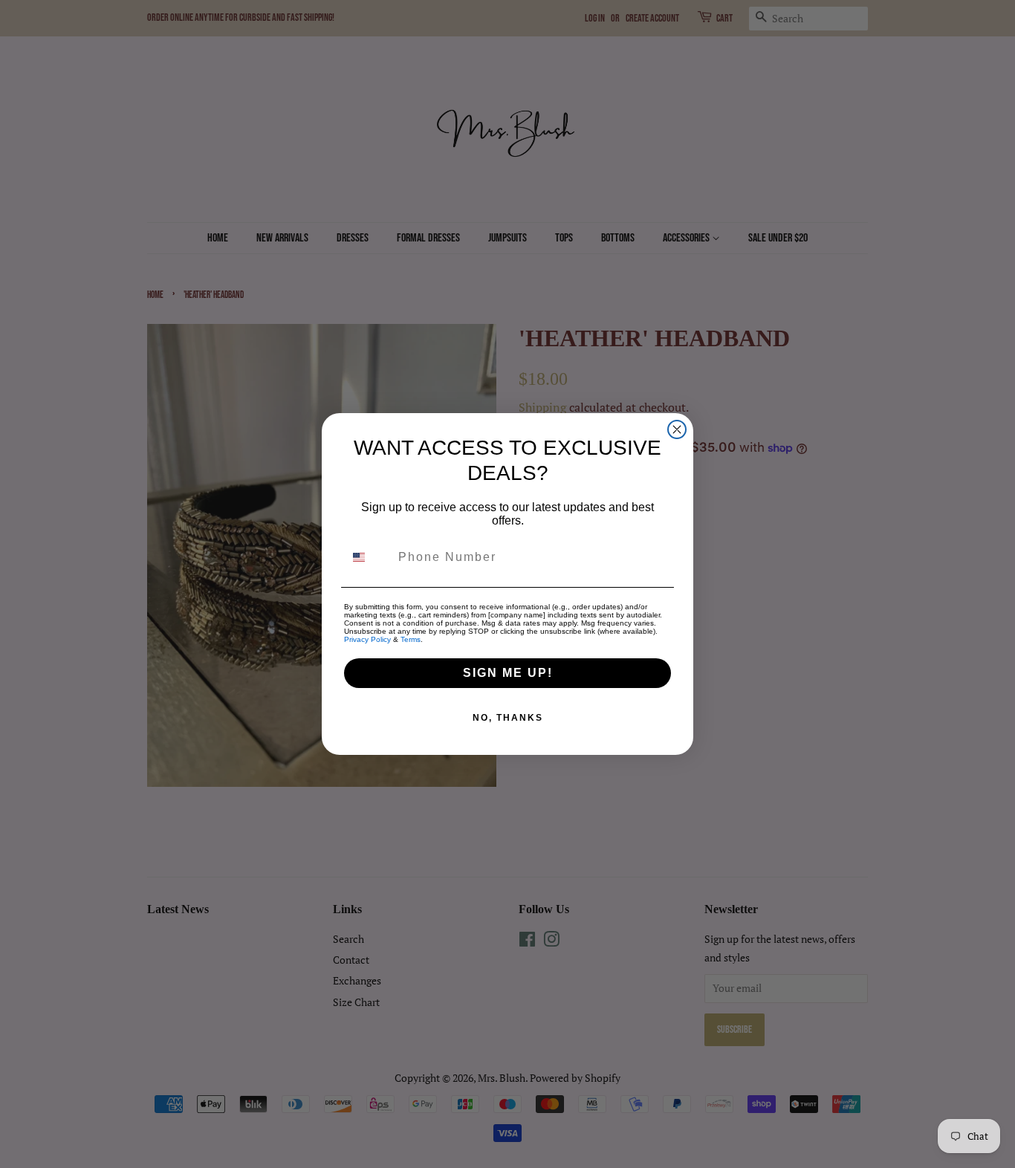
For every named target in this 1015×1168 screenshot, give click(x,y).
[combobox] (368, 557)
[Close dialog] (677, 429)
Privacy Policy (367, 639)
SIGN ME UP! (508, 672)
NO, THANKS (508, 718)
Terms (411, 639)
